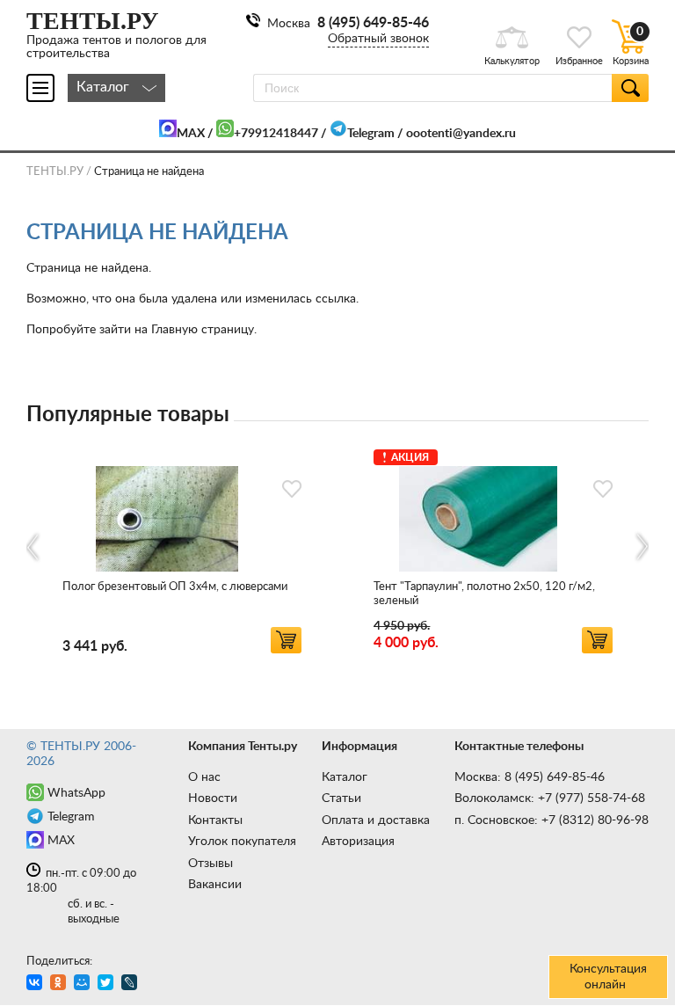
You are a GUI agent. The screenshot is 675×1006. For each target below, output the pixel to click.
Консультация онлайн (608, 977)
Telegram (371, 134)
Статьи (341, 798)
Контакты (215, 820)
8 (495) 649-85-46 (373, 23)
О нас (204, 777)
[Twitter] (108, 984)
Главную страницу (202, 330)
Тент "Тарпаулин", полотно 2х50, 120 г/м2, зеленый (484, 594)
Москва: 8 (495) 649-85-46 (529, 777)
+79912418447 (276, 134)
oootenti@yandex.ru (461, 134)
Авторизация (358, 841)
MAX (191, 134)
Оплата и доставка (376, 820)
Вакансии (215, 884)
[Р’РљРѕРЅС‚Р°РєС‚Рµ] (36, 984)
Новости (212, 798)
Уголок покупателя (242, 841)
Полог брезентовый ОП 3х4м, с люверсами (174, 587)
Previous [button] (33, 547)
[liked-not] (291, 489)
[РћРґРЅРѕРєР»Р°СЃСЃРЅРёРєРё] (60, 984)
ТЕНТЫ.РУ (54, 172)
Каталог (344, 777)
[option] (182, 548)
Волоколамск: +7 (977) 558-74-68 (549, 798)
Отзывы (210, 863)
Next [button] (641, 547)
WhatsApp (76, 793)
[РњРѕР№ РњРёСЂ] (84, 984)
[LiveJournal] (131, 984)
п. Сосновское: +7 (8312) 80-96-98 (551, 820)
